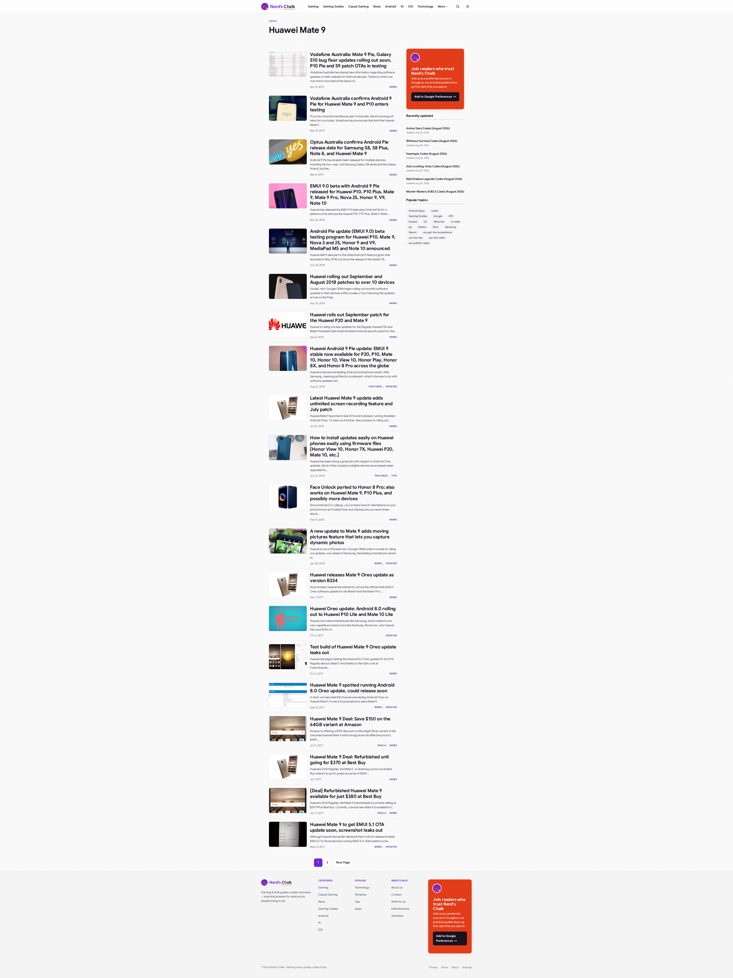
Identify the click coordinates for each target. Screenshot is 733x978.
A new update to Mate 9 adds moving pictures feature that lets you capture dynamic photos (349, 536)
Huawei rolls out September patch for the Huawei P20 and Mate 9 (349, 317)
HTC (451, 216)
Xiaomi (413, 232)
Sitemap (467, 967)
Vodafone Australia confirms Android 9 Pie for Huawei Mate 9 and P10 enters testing (351, 104)
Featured (375, 386)
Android (390, 6)
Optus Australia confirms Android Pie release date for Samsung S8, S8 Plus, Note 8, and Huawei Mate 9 (349, 147)
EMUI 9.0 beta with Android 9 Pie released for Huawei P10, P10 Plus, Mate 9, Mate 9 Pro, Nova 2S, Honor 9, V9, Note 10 (352, 194)
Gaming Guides (333, 6)
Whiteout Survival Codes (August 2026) (431, 141)
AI (402, 6)
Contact (396, 894)
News (377, 6)
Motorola (439, 221)
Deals (382, 745)
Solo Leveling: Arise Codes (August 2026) (432, 166)
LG (425, 221)
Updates (391, 386)
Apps (358, 908)
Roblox (422, 227)
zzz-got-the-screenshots (437, 232)
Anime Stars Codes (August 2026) (428, 128)
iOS (410, 6)
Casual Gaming (358, 6)
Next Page (343, 862)
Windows (360, 894)
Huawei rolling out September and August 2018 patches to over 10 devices (352, 279)
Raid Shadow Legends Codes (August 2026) (434, 179)
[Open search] (458, 6)
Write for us (398, 901)
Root (435, 227)
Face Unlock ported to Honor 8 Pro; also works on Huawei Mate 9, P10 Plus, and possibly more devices (352, 493)
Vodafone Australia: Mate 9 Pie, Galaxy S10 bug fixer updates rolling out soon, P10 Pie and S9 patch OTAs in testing (350, 60)
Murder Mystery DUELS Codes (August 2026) (435, 191)
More (441, 6)
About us (397, 887)
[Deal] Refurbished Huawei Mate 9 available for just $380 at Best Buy (346, 793)
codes (434, 210)
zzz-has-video (437, 237)
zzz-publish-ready (419, 243)
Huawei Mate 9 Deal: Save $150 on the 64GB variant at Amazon (350, 721)
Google (438, 216)
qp (410, 227)
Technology (425, 6)
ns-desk (455, 221)
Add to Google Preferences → (435, 96)
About (455, 967)
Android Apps (417, 210)
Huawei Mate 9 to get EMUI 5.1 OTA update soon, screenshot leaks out (347, 827)
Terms (444, 967)
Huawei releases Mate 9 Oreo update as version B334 (352, 577)
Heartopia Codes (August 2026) (426, 153)
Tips (394, 475)
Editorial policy (400, 908)
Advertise (397, 915)
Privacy (433, 967)
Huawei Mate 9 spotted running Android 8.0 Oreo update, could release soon (352, 688)
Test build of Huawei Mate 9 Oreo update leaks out (353, 649)
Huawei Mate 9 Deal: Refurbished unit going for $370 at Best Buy (349, 759)
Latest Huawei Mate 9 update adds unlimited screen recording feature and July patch (351, 403)
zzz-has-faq (415, 237)
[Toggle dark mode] (467, 6)
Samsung (450, 227)
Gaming (313, 6)
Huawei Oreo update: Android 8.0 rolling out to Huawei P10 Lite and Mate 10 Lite (353, 611)
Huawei (413, 221)
